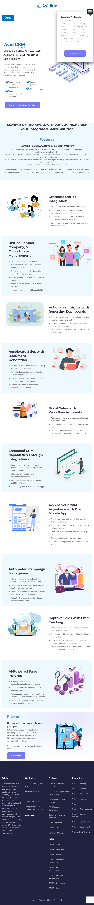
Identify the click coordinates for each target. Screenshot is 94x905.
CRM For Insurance (80, 799)
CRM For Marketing (56, 849)
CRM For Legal (55, 888)
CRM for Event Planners (82, 832)
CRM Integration (55, 823)
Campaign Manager (56, 833)
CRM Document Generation (55, 808)
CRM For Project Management (55, 868)
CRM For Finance (56, 854)
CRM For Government (81, 827)
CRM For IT (76, 804)
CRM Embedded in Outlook (56, 785)
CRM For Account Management (56, 876)
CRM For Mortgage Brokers (80, 815)
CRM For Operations (57, 883)
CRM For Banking (79, 784)
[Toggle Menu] (90, 11)
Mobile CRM (54, 828)
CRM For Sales (55, 844)
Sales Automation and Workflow (57, 816)
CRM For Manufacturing (81, 822)
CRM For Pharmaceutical (82, 809)
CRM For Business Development (56, 861)
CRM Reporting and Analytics (57, 800)
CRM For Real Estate (80, 794)
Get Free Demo (75, 53)
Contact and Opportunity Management (59, 792)
